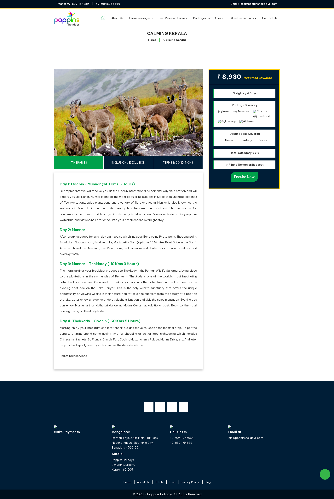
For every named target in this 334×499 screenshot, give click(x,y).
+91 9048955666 (108, 4)
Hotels (159, 482)
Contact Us (269, 18)
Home (152, 39)
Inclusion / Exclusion (128, 162)
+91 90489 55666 (181, 438)
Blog (208, 482)
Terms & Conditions (178, 162)
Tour (172, 482)
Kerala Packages (140, 18)
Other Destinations (241, 18)
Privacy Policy (190, 482)
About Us (117, 18)
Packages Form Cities (207, 18)
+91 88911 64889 (181, 442)
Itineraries (79, 162)
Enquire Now (244, 177)
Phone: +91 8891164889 (73, 4)
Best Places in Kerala (172, 18)
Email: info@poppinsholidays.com (254, 4)
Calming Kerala (174, 39)
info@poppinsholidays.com (245, 438)
